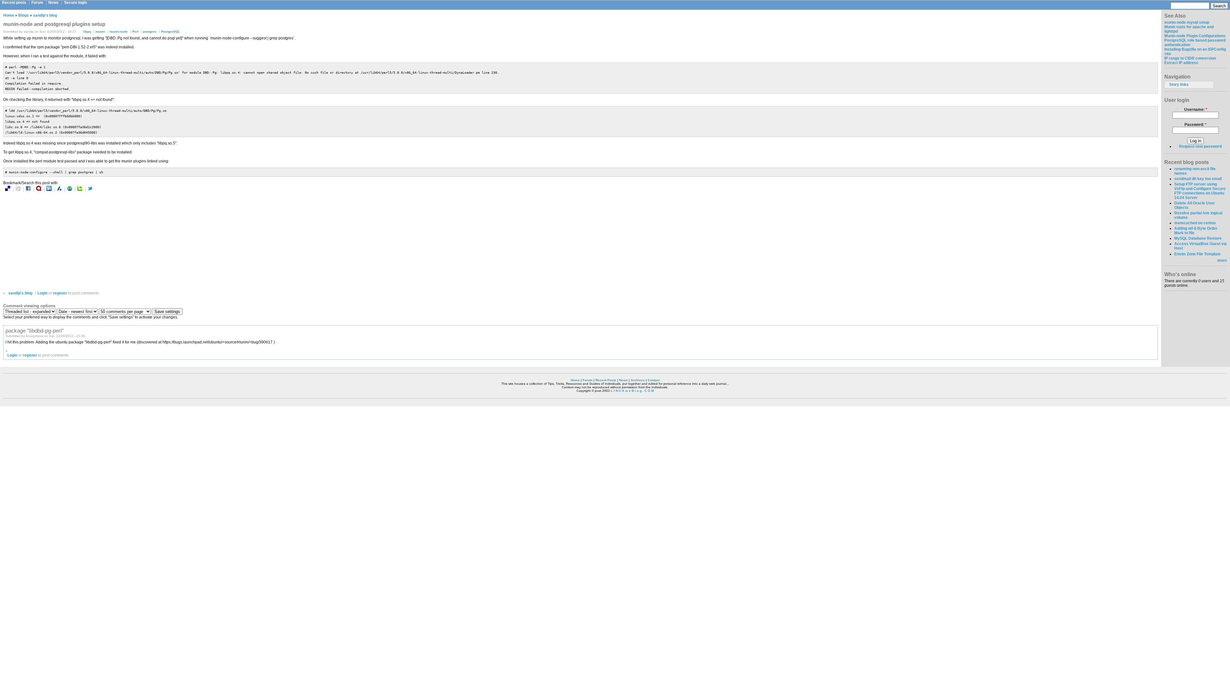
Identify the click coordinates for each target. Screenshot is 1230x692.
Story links (1179, 84)
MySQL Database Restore (1198, 238)
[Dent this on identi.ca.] (38, 189)
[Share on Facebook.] (28, 189)
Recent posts (14, 2)
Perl (135, 31)
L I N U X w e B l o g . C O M (632, 390)
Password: (1196, 124)
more (1222, 260)
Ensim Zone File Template (1197, 254)
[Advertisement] (70, 241)
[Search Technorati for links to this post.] (79, 189)
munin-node (119, 31)
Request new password (1200, 146)
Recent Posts (605, 380)
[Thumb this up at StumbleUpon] (69, 189)
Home (8, 15)
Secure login (75, 2)
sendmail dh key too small (1198, 179)
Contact (654, 380)
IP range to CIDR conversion (1190, 58)
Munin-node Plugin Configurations (1195, 36)
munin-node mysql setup (1186, 22)
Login (42, 293)
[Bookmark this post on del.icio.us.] (7, 189)
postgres (150, 31)
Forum (37, 2)
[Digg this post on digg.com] (17, 189)
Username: (1195, 109)
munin (100, 31)
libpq (87, 31)
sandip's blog (45, 15)
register (60, 293)
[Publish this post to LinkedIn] (49, 189)
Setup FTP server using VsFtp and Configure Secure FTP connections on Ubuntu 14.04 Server (1200, 191)
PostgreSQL (170, 31)
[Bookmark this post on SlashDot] (59, 189)
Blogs (23, 15)
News (53, 2)
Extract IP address (1181, 63)
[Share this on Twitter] (90, 189)
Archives (638, 380)
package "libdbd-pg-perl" (34, 330)
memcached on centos (1195, 223)
